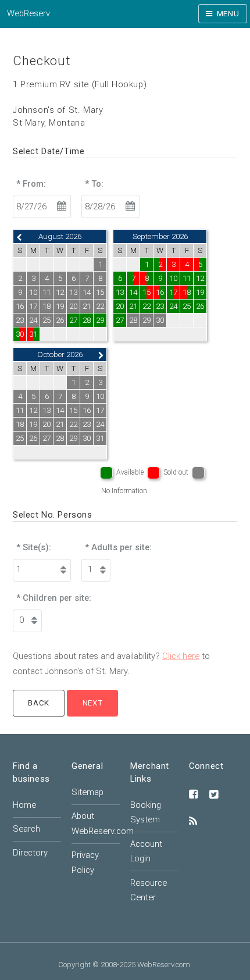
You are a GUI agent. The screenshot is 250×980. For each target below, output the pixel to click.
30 (20, 334)
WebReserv (28, 13)
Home (24, 805)
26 (200, 306)
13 (120, 292)
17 (173, 292)
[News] (193, 822)
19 (200, 292)
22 (146, 306)
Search (26, 829)
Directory (30, 852)
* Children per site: (53, 598)
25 (187, 306)
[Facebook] (193, 795)
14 (133, 292)
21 (133, 306)
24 (173, 306)
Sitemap (87, 792)
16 (160, 292)
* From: (31, 184)
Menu (228, 13)
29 (100, 320)
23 (160, 306)
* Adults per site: (118, 547)
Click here (180, 656)
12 (200, 278)
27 (73, 320)
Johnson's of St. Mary (58, 110)
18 (187, 292)
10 (173, 278)
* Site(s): (33, 547)
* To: (94, 184)
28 (87, 320)
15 (146, 292)
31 (33, 334)
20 (120, 306)
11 (187, 278)
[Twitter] (214, 795)
